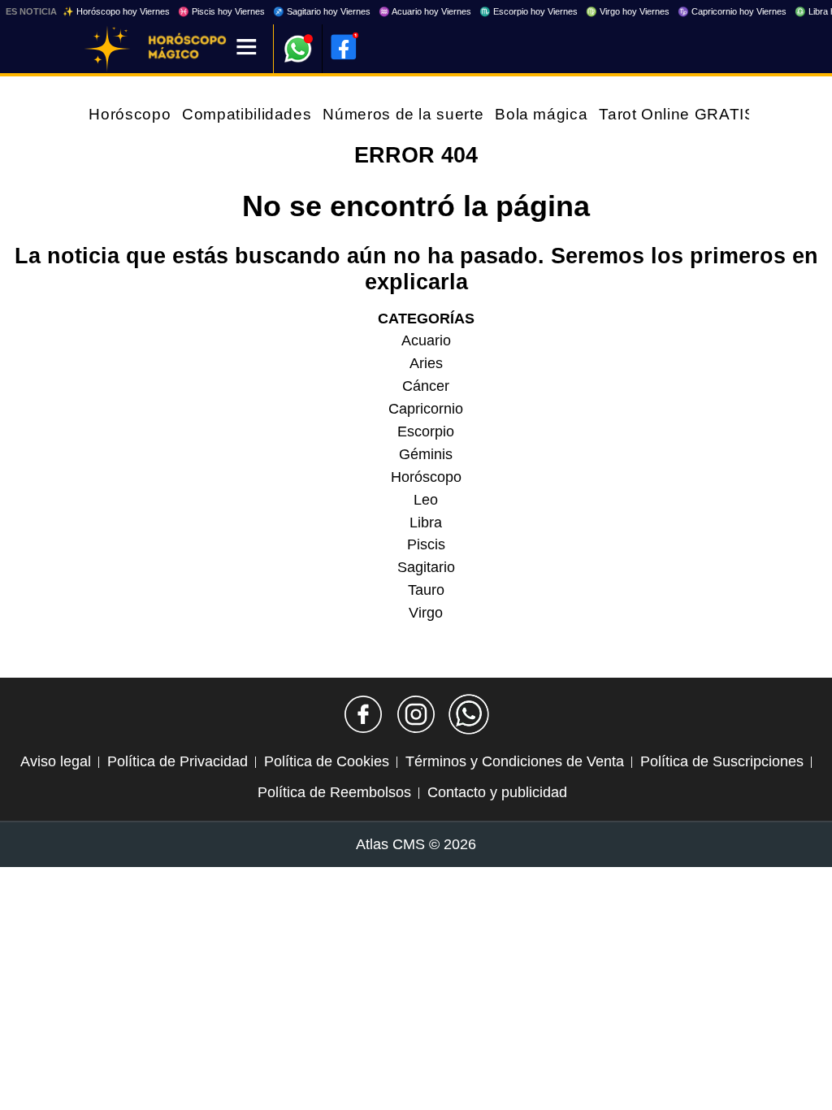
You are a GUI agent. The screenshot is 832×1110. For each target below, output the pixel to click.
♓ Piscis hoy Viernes (221, 11)
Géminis (426, 454)
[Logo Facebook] (343, 47)
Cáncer (425, 386)
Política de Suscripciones (722, 761)
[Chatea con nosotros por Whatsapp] (468, 714)
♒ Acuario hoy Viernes (425, 11)
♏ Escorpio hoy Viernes (528, 11)
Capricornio (425, 409)
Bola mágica (541, 114)
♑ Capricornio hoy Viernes (732, 11)
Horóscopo (130, 114)
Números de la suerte (403, 114)
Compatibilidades (246, 114)
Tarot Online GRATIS (677, 114)
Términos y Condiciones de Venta (514, 761)
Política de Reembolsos (334, 792)
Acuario (426, 340)
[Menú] (246, 48)
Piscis (426, 544)
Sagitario (426, 567)
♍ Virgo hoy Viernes (628, 11)
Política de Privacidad (177, 761)
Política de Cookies (326, 761)
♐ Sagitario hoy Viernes (321, 11)
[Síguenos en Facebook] (363, 714)
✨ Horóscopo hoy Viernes (116, 11)
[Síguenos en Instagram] (416, 714)
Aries (426, 363)
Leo (426, 500)
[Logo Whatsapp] (298, 41)
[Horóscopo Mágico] (107, 48)
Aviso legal (55, 761)
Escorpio (425, 431)
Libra (426, 522)
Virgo (426, 613)
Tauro (426, 590)
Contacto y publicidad (497, 792)
